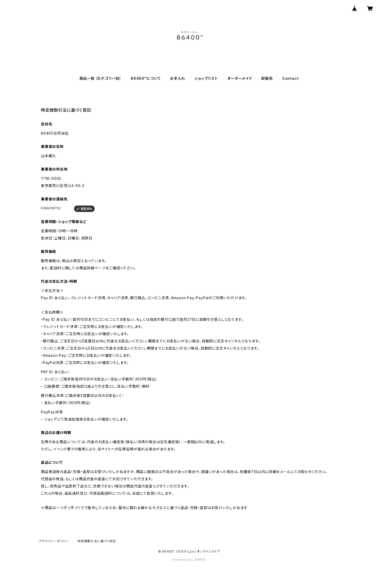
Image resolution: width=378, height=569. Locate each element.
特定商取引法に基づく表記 (96, 541)
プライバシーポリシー (54, 541)
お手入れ (177, 78)
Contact (290, 78)
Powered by (183, 560)
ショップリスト (206, 78)
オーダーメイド (239, 78)
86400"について (146, 78)
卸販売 (267, 78)
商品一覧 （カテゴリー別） (100, 78)
